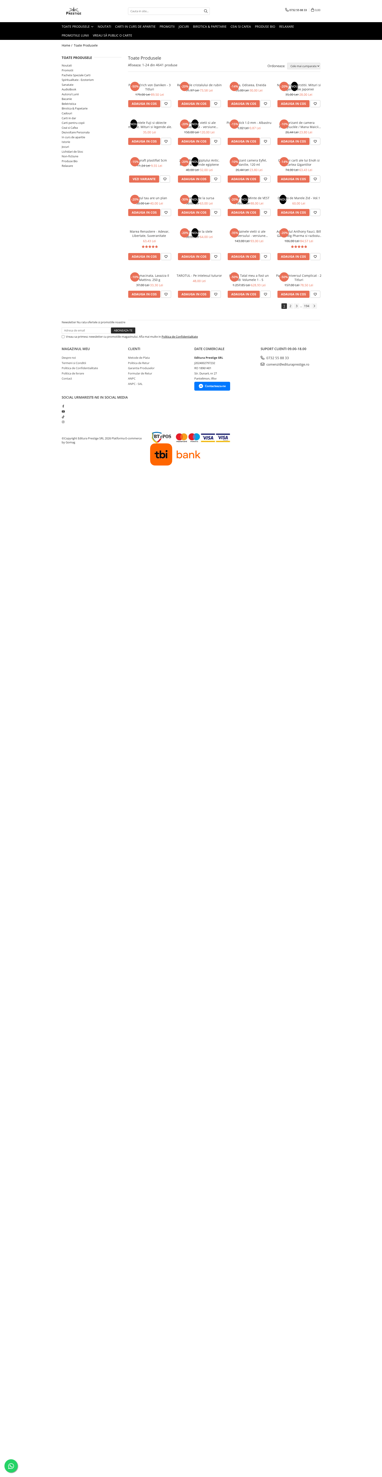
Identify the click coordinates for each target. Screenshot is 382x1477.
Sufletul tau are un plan (149, 198)
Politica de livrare (73, 373)
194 (306, 306)
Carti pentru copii (73, 123)
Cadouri (67, 113)
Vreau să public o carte (112, 35)
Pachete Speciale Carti (76, 75)
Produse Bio (265, 26)
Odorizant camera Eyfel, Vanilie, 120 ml (249, 162)
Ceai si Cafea (241, 26)
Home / (67, 45)
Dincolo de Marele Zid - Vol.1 (299, 198)
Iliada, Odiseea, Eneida (249, 85)
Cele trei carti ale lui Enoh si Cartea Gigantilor (299, 162)
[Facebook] (63, 406)
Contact (67, 378)
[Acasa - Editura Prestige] (84, 11)
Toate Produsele (76, 26)
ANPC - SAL (135, 384)
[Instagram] (63, 422)
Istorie (66, 142)
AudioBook (69, 89)
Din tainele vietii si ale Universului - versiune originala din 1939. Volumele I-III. (249, 233)
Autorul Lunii (70, 94)
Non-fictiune (70, 156)
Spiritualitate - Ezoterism (78, 80)
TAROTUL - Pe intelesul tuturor (199, 275)
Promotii (167, 26)
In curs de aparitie (73, 137)
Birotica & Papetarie (210, 26)
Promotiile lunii (75, 35)
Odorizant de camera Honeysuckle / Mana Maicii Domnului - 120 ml (299, 125)
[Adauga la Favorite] (166, 103)
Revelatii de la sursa (199, 198)
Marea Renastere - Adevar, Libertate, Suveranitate (149, 233)
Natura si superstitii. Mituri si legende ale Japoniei (299, 87)
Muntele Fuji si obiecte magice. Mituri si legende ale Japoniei (149, 125)
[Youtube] (63, 411)
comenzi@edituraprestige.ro (287, 364)
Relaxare (286, 26)
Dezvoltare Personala (76, 132)
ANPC (132, 378)
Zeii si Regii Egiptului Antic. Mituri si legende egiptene (199, 162)
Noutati (104, 26)
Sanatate (67, 85)
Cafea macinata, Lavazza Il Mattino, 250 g (149, 277)
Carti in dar (69, 118)
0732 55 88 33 (277, 358)
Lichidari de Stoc (72, 152)
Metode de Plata (139, 358)
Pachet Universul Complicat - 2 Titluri (298, 277)
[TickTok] (63, 417)
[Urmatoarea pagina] (314, 306)
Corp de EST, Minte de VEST (249, 198)
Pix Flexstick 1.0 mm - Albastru (249, 123)
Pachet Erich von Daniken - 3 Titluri (149, 87)
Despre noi (69, 358)
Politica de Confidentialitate (180, 337)
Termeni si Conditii (74, 363)
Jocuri (184, 26)
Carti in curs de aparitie (135, 26)
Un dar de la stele (199, 231)
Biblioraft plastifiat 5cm (149, 160)
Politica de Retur (138, 363)
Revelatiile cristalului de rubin (199, 85)
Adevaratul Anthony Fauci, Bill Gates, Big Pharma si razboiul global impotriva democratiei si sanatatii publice (299, 233)
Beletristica (69, 104)
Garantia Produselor (141, 368)
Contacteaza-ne (215, 386)
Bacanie (67, 99)
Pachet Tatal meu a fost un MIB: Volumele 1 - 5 (249, 277)
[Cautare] (206, 11)
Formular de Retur (140, 373)
